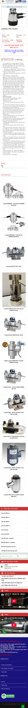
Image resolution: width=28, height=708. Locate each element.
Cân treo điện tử (5, 525)
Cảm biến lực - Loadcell (7, 538)
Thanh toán (4, 672)
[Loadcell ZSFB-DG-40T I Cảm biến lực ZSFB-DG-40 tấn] (14, 289)
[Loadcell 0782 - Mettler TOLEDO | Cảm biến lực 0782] (14, 454)
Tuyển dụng (4, 685)
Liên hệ (3, 681)
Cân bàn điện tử (5, 517)
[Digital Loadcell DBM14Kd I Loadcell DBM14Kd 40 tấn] (14, 350)
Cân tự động (4, 529)
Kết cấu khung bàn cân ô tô (8, 546)
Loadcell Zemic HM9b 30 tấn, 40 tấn (14, 335)
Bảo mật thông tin (5, 688)
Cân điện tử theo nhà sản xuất (9, 550)
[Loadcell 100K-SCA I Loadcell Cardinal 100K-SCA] (14, 483)
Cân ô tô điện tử (5, 513)
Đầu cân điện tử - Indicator (8, 542)
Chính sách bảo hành (6, 664)
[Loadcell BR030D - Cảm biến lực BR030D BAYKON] (14, 190)
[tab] (7, 59)
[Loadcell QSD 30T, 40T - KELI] (14, 253)
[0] (14, 166)
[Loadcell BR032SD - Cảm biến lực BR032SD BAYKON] (14, 221)
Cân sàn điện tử (5, 521)
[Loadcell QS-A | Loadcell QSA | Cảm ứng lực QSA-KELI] (14, 426)
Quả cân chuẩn (5, 534)
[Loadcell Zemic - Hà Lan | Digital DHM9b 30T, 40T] (14, 376)
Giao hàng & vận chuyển (7, 668)
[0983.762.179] (5, 632)
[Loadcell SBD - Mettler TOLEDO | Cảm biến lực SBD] (14, 402)
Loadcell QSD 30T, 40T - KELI (13, 266)
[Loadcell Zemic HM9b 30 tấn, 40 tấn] (14, 324)
